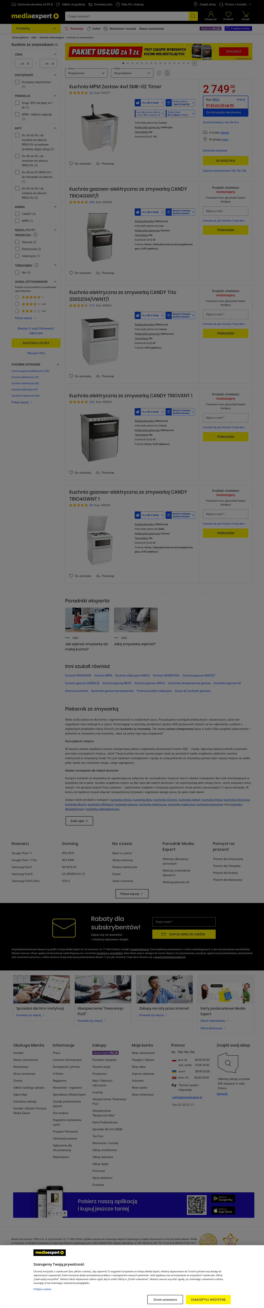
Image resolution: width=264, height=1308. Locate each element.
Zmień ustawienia (165, 1299)
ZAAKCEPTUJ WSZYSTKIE (208, 1299)
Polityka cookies (42, 1289)
